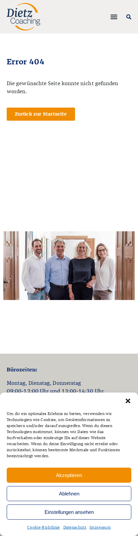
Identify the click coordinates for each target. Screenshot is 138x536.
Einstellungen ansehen (69, 512)
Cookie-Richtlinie (43, 528)
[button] (128, 401)
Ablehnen (69, 493)
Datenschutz (74, 528)
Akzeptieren (69, 475)
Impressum (100, 528)
